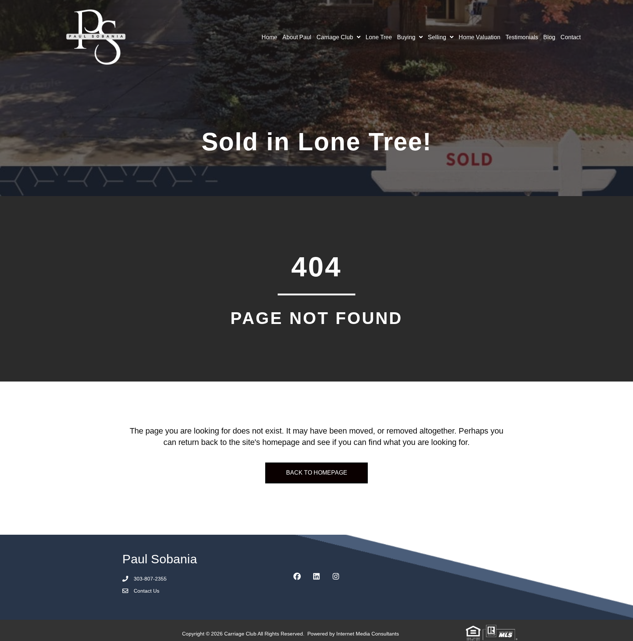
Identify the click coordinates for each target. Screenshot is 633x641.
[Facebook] (297, 576)
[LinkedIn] (316, 576)
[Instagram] (336, 576)
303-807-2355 (150, 579)
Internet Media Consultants (367, 634)
